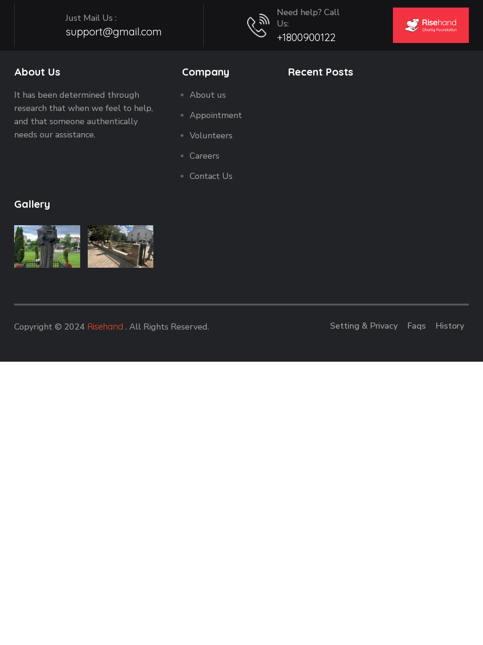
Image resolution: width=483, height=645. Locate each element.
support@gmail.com (114, 31)
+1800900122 (306, 37)
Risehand (105, 326)
